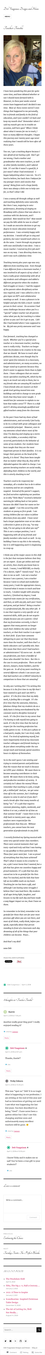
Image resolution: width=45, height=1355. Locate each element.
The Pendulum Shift (15, 1279)
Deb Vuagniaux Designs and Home (21, 9)
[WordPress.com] (26, 1341)
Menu (7, 16)
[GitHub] (21, 1341)
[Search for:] (19, 1330)
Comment (33, 1217)
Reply (6, 1038)
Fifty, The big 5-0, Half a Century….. (23, 1285)
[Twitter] (5, 1341)
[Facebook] (11, 1341)
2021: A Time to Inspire (17, 1292)
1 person (15, 1032)
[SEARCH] (39, 1329)
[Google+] (16, 1341)
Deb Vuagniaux (13, 985)
